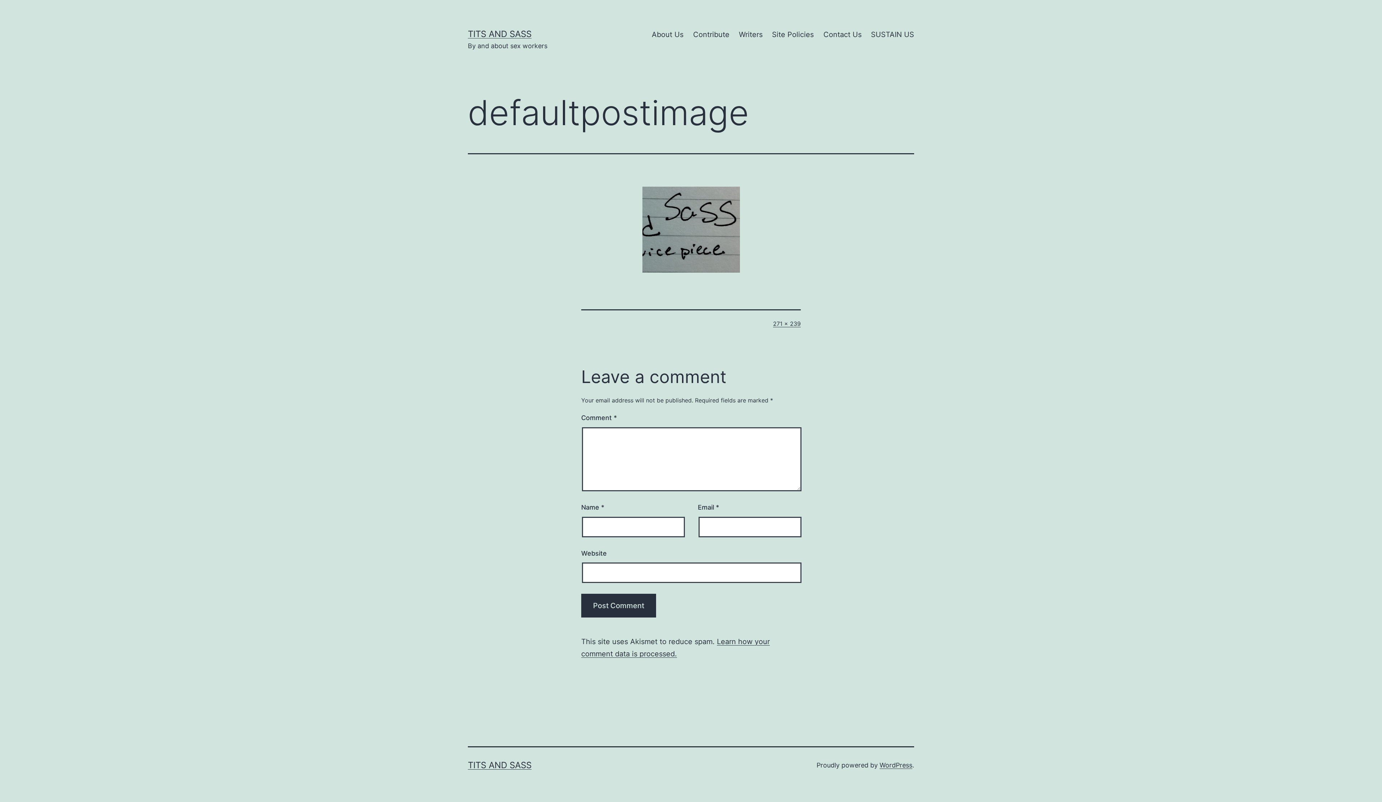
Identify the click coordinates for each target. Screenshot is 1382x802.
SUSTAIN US (892, 34)
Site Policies (793, 34)
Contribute (711, 34)
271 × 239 (787, 323)
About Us (667, 34)
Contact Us (842, 34)
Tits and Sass (500, 34)
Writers (751, 34)
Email (708, 507)
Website (594, 553)
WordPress (896, 765)
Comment (599, 417)
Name (592, 507)
